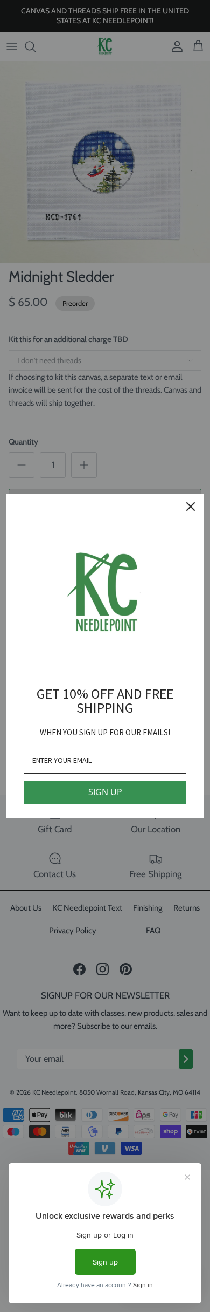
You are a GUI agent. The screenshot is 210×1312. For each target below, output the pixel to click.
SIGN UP (105, 792)
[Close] (191, 507)
